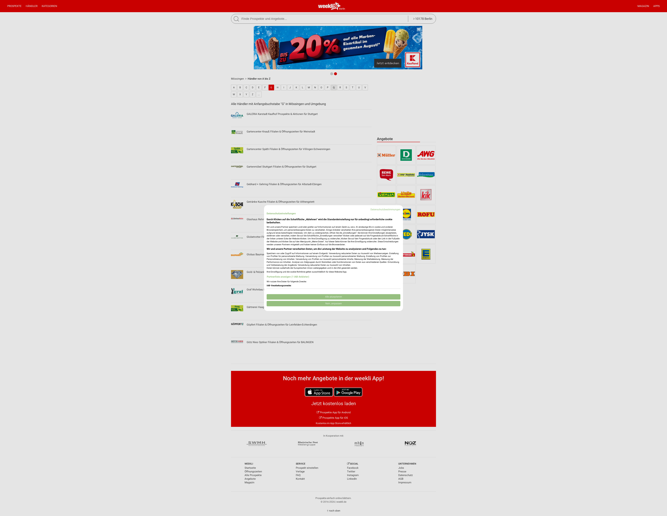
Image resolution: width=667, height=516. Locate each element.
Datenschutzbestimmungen (385, 209)
